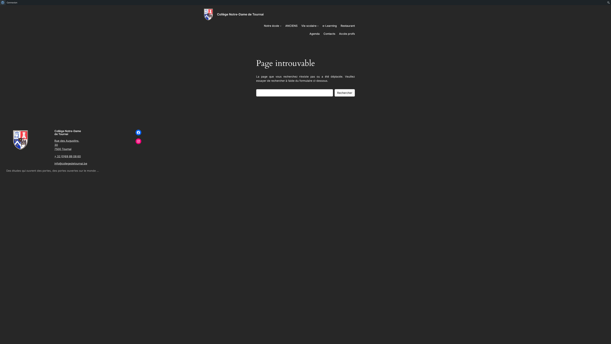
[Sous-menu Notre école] (280, 26)
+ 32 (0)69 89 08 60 (67, 156)
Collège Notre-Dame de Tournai (240, 14)
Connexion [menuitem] (12, 2)
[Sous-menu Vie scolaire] (318, 26)
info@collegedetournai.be (70, 163)
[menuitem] (3, 2)
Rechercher (344, 92)
